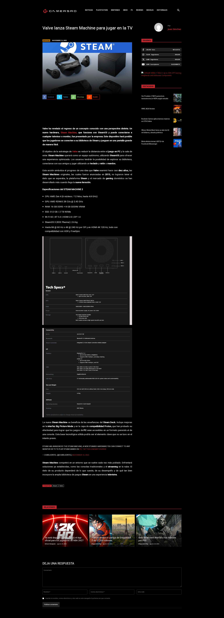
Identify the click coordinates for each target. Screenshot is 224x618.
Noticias (46, 40)
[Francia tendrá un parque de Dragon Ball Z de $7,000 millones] (112, 531)
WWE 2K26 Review (148, 109)
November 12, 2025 (81, 455)
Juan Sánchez (174, 29)
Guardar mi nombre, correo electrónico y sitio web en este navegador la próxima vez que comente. (77, 598)
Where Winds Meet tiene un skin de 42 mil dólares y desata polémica (155, 131)
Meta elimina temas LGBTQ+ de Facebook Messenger (152, 142)
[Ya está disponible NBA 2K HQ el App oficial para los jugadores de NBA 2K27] (65, 531)
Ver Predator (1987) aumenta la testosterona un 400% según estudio (154, 97)
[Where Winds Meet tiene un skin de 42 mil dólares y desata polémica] (177, 132)
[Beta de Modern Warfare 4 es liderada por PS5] (159, 531)
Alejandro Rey (96, 544)
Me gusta (176, 50)
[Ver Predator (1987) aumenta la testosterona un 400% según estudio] (177, 98)
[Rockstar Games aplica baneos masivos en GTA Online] (177, 120)
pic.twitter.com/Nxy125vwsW (92, 449)
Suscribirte (175, 64)
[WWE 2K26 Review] (177, 109)
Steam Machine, (69, 132)
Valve (61, 486)
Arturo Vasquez (50, 544)
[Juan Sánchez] (161, 27)
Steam (55, 486)
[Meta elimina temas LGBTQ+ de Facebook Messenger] (177, 143)
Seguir (177, 54)
